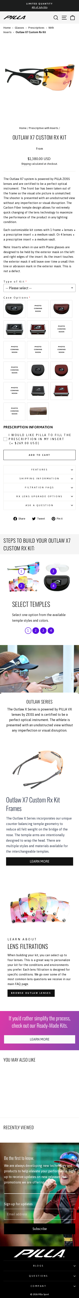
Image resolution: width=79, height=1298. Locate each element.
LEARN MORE (39, 861)
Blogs (38, 1265)
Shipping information (39, 478)
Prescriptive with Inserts (43, 128)
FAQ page (21, 984)
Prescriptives (36, 27)
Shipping (26, 163)
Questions (38, 1275)
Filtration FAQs (39, 487)
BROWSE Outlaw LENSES (31, 993)
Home (7, 27)
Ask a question (39, 505)
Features (39, 469)
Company (39, 1286)
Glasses (19, 27)
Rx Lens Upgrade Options (39, 496)
